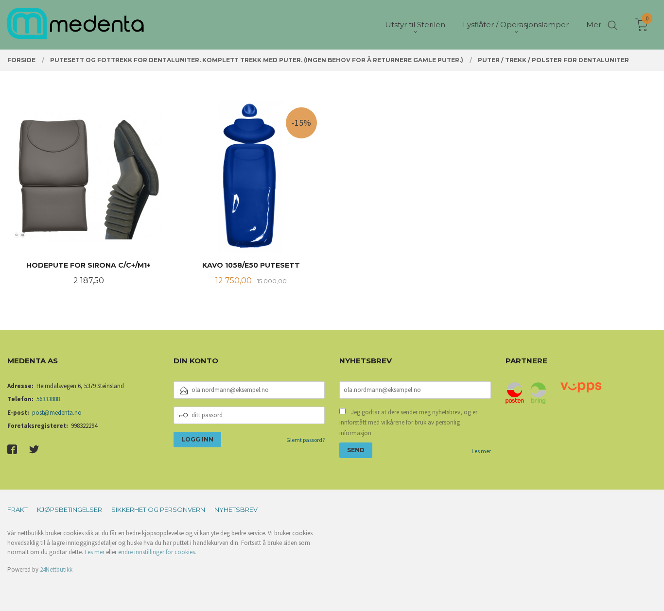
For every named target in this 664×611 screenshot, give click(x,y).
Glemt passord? (305, 439)
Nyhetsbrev (236, 509)
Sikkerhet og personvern (158, 509)
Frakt (17, 509)
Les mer (481, 451)
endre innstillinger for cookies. (157, 552)
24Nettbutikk (56, 569)
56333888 (48, 399)
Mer (593, 24)
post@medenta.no (57, 412)
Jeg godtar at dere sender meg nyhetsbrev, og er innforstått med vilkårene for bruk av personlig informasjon (408, 422)
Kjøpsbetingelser (69, 509)
